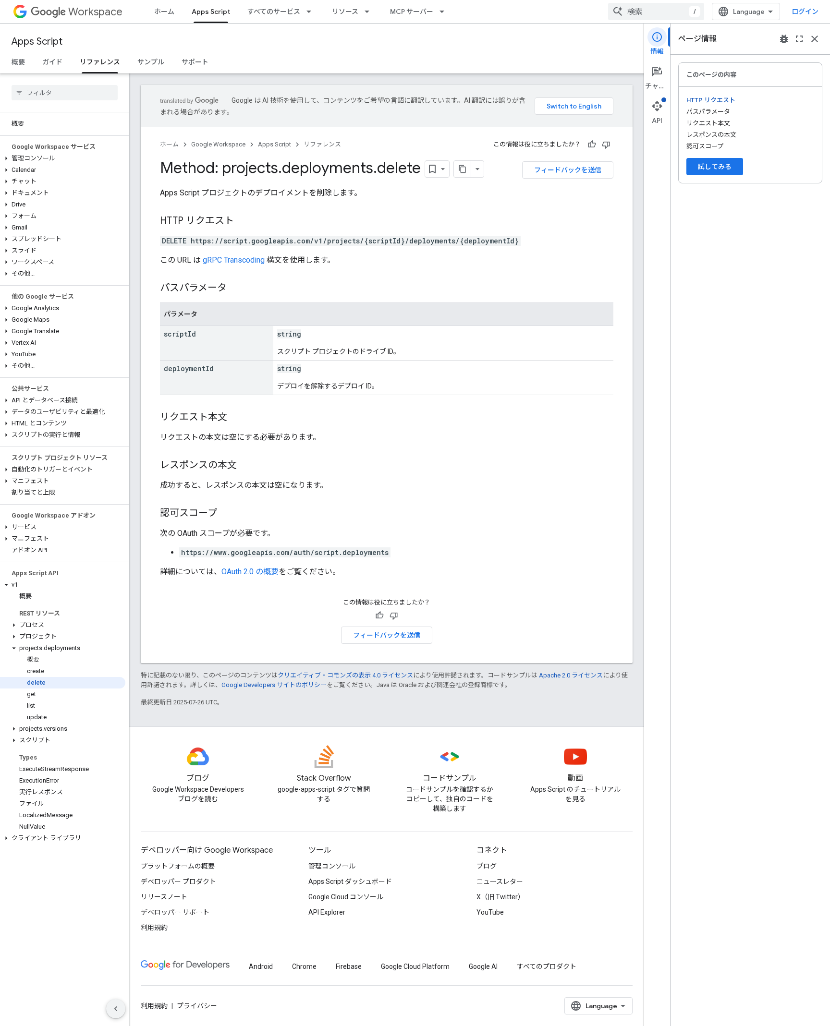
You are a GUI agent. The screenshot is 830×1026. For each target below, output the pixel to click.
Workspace (95, 11)
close (814, 39)
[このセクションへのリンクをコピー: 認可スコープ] (226, 513)
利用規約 (154, 927)
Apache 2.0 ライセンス (571, 675)
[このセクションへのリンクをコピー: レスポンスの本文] (246, 465)
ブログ (486, 866)
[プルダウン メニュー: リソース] (369, 11)
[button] (62, 158)
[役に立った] (592, 144)
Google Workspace (218, 144)
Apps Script (211, 11)
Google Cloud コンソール (345, 897)
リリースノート (164, 897)
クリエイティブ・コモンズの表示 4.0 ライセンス (345, 675)
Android (261, 966)
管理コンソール (331, 866)
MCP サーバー (411, 11)
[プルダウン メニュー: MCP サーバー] (444, 11)
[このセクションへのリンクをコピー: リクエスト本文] (236, 417)
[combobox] (656, 11)
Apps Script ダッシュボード (350, 881)
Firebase (349, 966)
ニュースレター (499, 881)
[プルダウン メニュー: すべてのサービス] (311, 11)
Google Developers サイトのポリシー (274, 684)
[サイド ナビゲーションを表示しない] (115, 1008)
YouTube (490, 912)
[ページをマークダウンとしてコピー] (462, 169)
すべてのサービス (273, 11)
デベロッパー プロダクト (178, 881)
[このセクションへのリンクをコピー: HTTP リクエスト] (243, 221)
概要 (18, 62)
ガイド (52, 62)
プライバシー (197, 1006)
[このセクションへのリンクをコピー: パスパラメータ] (236, 288)
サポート (195, 62)
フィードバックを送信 (567, 170)
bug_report (784, 39)
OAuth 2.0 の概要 (250, 571)
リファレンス (100, 62)
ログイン (805, 11)
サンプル (150, 62)
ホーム (164, 11)
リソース (345, 11)
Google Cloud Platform (415, 966)
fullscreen (799, 39)
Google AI (483, 966)
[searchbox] (65, 92)
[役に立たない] (606, 144)
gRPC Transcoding (234, 260)
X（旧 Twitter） (500, 897)
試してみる (715, 166)
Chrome (304, 966)
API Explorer (326, 912)
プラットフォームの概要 (178, 866)
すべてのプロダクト (546, 966)
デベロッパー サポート (175, 912)
